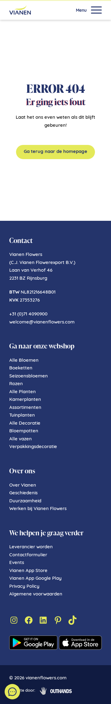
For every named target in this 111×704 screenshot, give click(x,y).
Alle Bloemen (24, 360)
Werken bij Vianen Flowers (38, 509)
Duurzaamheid (25, 501)
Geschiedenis (23, 493)
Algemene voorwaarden (35, 594)
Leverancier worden (31, 547)
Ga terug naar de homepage (55, 152)
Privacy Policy (24, 586)
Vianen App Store (28, 571)
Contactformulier (28, 555)
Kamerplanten (25, 399)
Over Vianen (22, 485)
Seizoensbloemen (28, 376)
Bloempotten (23, 431)
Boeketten (20, 368)
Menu (81, 11)
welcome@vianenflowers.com (42, 322)
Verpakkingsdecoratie (33, 447)
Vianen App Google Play (35, 578)
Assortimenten (25, 408)
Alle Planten (22, 392)
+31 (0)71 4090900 (28, 314)
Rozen (16, 384)
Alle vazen (20, 439)
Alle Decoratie (24, 423)
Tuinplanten (22, 415)
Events (16, 563)
